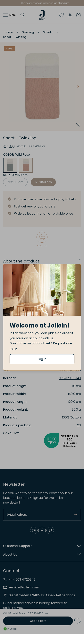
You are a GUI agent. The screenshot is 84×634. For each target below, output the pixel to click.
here (13, 348)
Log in (42, 359)
